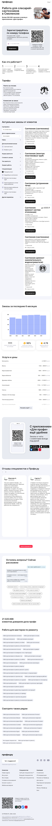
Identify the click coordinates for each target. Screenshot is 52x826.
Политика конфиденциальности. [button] (16, 820)
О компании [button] (40, 773)
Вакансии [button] (39, 785)
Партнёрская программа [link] (44, 783)
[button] (11, 140)
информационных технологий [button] (9, 817)
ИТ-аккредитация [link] (42, 775)
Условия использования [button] (9, 780)
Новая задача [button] (6, 773)
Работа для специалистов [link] (26, 778)
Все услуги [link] (5, 775)
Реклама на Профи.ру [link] (43, 778)
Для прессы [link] (40, 780)
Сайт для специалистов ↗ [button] (26, 773)
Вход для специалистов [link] (26, 775)
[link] (30, 147)
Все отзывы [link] (5, 778)
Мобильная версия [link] (7, 785)
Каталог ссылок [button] (6, 783)
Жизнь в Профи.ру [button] (42, 788)
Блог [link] (38, 790)
